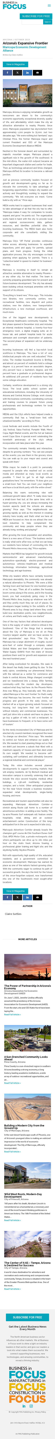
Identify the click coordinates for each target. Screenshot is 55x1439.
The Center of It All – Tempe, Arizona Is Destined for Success (27, 1265)
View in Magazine (15, 64)
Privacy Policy (40, 1412)
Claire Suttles (17, 55)
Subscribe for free (36, 16)
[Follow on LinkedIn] (24, 1406)
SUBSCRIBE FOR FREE (27, 1317)
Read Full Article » (12, 1014)
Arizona (7, 40)
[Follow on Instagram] (31, 1406)
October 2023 (22, 40)
